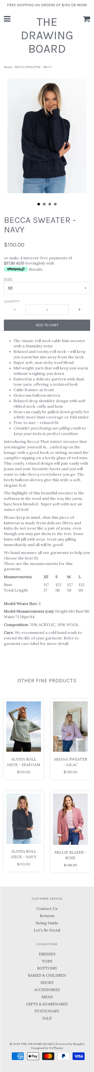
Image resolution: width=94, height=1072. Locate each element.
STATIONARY (47, 1011)
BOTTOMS (47, 968)
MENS (47, 996)
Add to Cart (47, 325)
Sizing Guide (47, 922)
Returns (47, 915)
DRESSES (47, 954)
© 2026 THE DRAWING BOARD (32, 1044)
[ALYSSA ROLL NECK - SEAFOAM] (23, 726)
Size (8, 279)
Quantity (12, 301)
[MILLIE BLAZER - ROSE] (70, 819)
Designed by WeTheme (47, 1048)
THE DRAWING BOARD (47, 35)
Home (8, 67)
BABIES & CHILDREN (47, 975)
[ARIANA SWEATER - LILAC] (70, 726)
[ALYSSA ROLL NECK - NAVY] (23, 819)
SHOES (47, 982)
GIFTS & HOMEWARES (47, 1004)
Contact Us (47, 908)
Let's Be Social (47, 930)
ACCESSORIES (47, 989)
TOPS (47, 961)
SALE (47, 1018)
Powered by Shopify (69, 1044)
